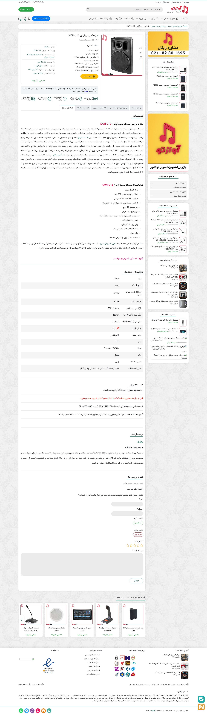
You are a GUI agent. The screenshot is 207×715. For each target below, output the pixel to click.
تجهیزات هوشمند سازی (178, 191)
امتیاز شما (139, 541)
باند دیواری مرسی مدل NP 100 (133, 629)
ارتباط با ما (104, 18)
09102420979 (37, 2)
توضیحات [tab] (135, 107)
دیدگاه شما (137, 550)
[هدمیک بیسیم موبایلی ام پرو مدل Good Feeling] (168, 357)
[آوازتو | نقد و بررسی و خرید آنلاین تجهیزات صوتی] (177, 9)
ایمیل (140, 509)
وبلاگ (116, 18)
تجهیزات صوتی (169, 18)
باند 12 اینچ (42, 62)
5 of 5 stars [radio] (127, 545)
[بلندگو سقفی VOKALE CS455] (56, 614)
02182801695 (23, 2)
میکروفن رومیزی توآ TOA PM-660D (107, 629)
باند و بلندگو (165, 26)
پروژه (140, 18)
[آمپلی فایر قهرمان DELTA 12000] (82, 614)
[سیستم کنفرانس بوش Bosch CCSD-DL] (31, 614)
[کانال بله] (201, 699)
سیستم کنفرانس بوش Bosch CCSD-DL (31, 629)
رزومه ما (186, 2)
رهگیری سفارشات (39, 18)
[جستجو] (88, 9)
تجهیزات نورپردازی (179, 187)
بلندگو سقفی (90, 654)
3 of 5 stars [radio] (134, 545)
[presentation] (21, 619)
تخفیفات (127, 18)
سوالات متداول (176, 2)
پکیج (153, 18)
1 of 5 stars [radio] (141, 545)
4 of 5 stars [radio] (131, 545)
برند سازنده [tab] (81, 107)
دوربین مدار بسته (180, 196)
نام (141, 499)
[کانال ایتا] (201, 707)
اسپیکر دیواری (89, 658)
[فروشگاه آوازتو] (168, 143)
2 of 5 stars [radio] (138, 545)
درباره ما (158, 2)
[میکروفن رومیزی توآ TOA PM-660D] (107, 614)
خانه (182, 18)
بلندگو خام (91, 674)
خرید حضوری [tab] (98, 107)
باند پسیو (155, 26)
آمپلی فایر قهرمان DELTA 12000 (82, 629)
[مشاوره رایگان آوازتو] (168, 44)
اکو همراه (91, 666)
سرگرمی (92, 18)
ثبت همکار (166, 2)
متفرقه (46, 47)
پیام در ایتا (88, 76)
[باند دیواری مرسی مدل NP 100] (133, 614)
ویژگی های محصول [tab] (117, 107)
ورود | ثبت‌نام (25, 9)
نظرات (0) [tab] (66, 108)
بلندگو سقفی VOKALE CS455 (56, 629)
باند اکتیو (91, 662)
